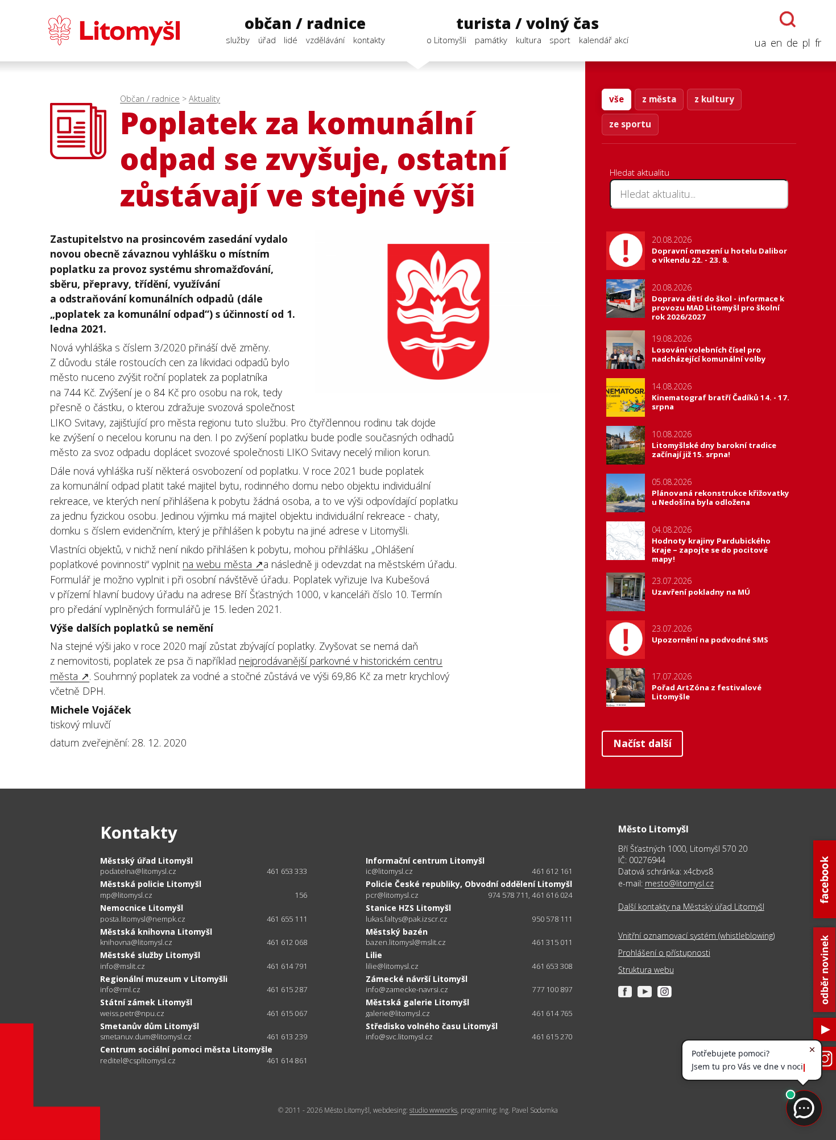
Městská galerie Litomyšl (417, 1002)
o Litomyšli (446, 39)
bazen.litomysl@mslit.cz (406, 942)
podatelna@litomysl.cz (138, 871)
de (792, 42)
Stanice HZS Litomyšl (408, 907)
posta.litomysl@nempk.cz (142, 919)
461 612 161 (552, 871)
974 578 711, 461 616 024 (530, 895)
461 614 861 (287, 1060)
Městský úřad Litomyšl (146, 860)
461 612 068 (287, 942)
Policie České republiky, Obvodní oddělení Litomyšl (469, 883)
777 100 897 (552, 989)
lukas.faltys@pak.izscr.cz (407, 919)
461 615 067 (287, 1013)
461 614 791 (287, 966)
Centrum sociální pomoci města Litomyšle (186, 1049)
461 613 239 (287, 1036)
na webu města (219, 564)
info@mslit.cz (122, 966)
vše (616, 99)
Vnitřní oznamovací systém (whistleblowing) (696, 935)
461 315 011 (552, 942)
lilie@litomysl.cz (392, 966)
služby (238, 39)
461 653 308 (552, 966)
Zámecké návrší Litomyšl (416, 978)
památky (491, 39)
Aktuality (204, 98)
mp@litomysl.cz (126, 895)
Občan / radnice (150, 98)
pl (806, 42)
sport (559, 39)
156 (301, 895)
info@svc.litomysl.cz (399, 1037)
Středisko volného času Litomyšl (432, 1026)
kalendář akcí (603, 39)
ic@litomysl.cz (389, 871)
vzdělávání (325, 39)
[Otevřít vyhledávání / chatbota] (787, 19)
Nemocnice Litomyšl (141, 907)
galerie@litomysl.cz (398, 1013)
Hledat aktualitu (639, 172)
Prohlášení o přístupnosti (664, 952)
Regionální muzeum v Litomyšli (163, 978)
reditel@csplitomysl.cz (138, 1060)
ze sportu (630, 124)
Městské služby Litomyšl (150, 955)
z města (659, 99)
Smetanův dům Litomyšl (149, 1026)
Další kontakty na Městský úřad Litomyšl (691, 906)
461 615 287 (287, 989)
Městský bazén (397, 931)
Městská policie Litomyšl (150, 883)
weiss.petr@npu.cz (132, 1013)
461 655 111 (287, 919)
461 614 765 (552, 1013)
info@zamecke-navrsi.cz (407, 989)
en (776, 42)
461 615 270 (552, 1036)
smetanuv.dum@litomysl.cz (146, 1037)
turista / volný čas (527, 23)
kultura (528, 39)
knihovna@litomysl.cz (136, 942)
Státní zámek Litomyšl (146, 1002)
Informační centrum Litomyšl (425, 860)
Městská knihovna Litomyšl (156, 931)
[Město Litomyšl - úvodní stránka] (97, 30)
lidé (290, 39)
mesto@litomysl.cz (679, 883)
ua (760, 42)
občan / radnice (305, 23)
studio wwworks (433, 1110)
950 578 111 (552, 919)
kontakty (369, 39)
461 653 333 (287, 871)
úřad (267, 39)
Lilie (374, 955)
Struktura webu (646, 969)
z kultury (714, 99)
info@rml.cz (120, 989)
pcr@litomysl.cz (392, 895)
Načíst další (642, 743)
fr (818, 42)
